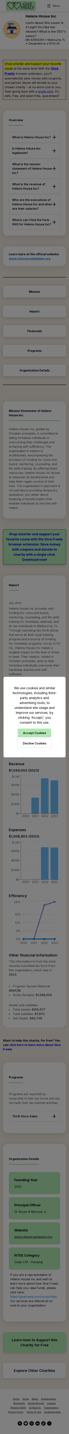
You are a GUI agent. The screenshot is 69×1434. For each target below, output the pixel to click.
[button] (34, 717)
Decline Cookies (34, 743)
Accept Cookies (34, 733)
